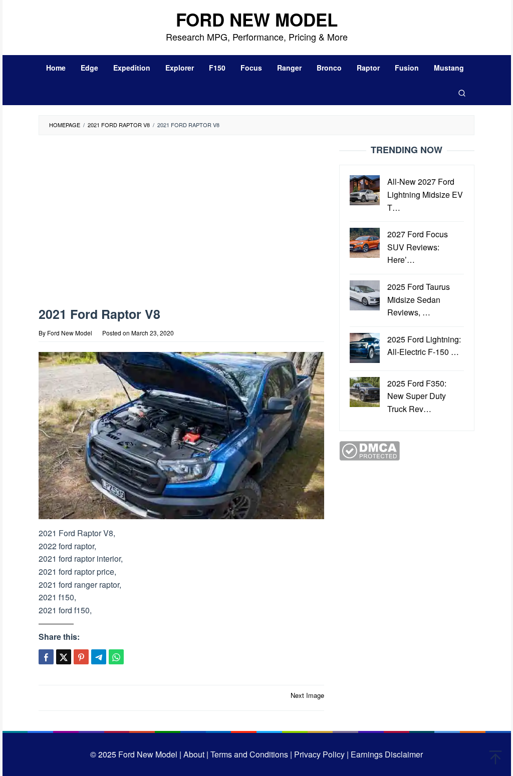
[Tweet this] (63, 656)
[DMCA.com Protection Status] (369, 449)
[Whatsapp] (116, 656)
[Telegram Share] (98, 656)
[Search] (461, 92)
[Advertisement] (196, 223)
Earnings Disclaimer (386, 754)
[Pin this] (81, 656)
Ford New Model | (149, 754)
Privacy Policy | (320, 754)
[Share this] (46, 656)
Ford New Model (257, 19)
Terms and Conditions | (250, 754)
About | (195, 754)
